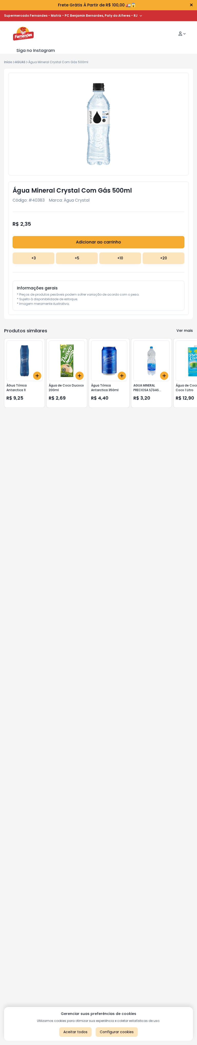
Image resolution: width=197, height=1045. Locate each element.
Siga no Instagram (35, 50)
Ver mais (184, 330)
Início (8, 62)
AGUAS (20, 62)
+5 (77, 258)
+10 (120, 258)
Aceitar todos (75, 1031)
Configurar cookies (117, 1031)
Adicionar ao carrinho (98, 242)
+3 (33, 258)
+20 (163, 258)
